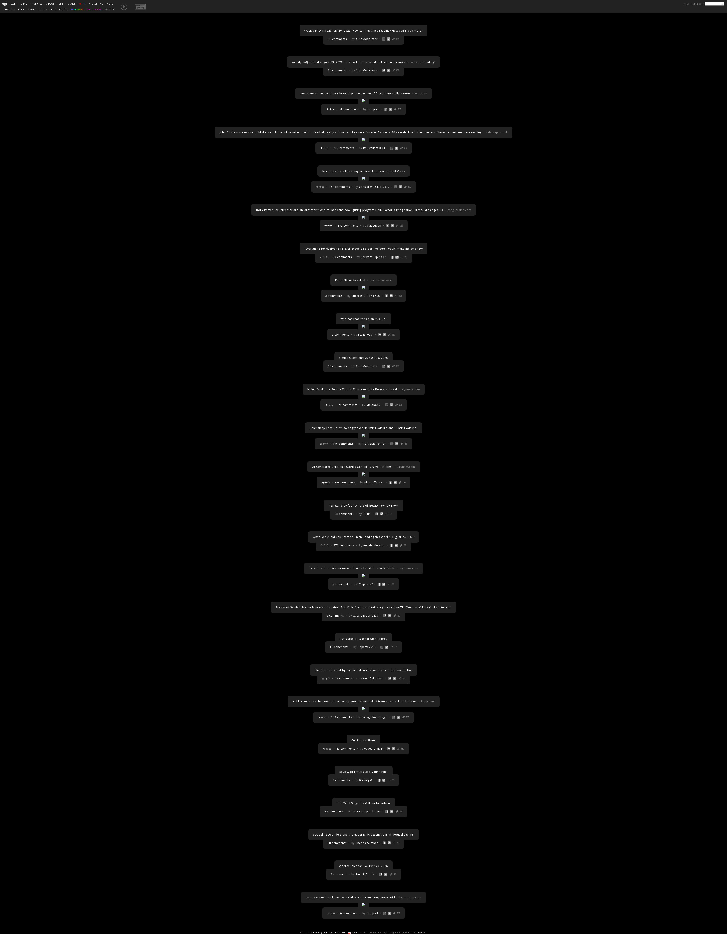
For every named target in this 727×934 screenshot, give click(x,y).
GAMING (8, 9)
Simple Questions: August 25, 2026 (363, 357)
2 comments (341, 780)
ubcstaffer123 (374, 482)
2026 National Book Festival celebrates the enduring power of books (354, 897)
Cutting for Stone (363, 740)
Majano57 (373, 405)
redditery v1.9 (320, 932)
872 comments (344, 545)
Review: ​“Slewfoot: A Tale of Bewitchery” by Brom (363, 505)
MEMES (71, 3)
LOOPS (63, 9)
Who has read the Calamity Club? (363, 319)
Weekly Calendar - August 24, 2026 (363, 866)
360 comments (345, 482)
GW (89, 9)
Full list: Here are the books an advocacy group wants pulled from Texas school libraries (354, 701)
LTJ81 (367, 514)
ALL (13, 3)
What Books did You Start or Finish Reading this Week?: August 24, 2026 (363, 537)
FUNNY (23, 3)
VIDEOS (50, 3)
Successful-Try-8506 (366, 296)
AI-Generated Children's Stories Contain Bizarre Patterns (352, 467)
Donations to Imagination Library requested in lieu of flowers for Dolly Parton (355, 93)
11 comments (339, 647)
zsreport (373, 109)
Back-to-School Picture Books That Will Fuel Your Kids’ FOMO (352, 568)
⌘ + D (356, 932)
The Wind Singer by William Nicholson (363, 803)
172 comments (348, 225)
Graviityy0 (366, 780)
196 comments (343, 443)
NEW (686, 3)
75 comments (347, 405)
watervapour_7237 (366, 615)
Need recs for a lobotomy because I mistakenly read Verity (363, 171)
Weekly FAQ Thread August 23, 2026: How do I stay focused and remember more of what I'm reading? (363, 62)
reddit (420, 932)
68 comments (337, 366)
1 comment (339, 874)
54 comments (342, 257)
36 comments (337, 39)
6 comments (335, 615)
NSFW (98, 9)
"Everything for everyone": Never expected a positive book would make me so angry (363, 248)
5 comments (340, 334)
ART (53, 9)
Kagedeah (374, 225)
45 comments (345, 748)
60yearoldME (373, 748)
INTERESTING (95, 3)
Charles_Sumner (367, 843)
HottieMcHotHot (374, 443)
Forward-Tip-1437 (373, 257)
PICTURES (36, 3)
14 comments (337, 70)
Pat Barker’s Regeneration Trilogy (363, 638)
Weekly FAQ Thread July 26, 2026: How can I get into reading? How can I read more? (363, 30)
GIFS (61, 3)
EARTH (20, 9)
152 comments (339, 187)
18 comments (337, 843)
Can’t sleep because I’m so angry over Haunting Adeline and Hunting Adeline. (363, 428)
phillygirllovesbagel (374, 717)
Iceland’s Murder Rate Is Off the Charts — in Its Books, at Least (352, 389)
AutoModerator (367, 39)
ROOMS (32, 9)
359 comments (341, 717)
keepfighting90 (373, 678)
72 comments (334, 811)
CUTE (110, 3)
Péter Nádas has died (350, 280)
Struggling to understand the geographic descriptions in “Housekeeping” (363, 834)
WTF (81, 3)
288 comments (343, 148)
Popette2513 (367, 647)
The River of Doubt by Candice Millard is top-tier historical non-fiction (363, 670)
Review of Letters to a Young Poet (363, 771)
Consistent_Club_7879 (374, 187)
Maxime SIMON (337, 932)
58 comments (349, 109)
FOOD (43, 9)
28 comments (344, 514)
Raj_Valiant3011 (374, 148)
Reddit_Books (365, 874)
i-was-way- (365, 334)
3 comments (334, 296)
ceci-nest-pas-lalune (367, 811)
